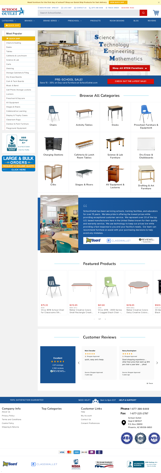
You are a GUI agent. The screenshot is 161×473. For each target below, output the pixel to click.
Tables (9, 51)
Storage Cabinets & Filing (17, 73)
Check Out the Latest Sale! (130, 81)
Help (83, 412)
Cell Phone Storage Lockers (18, 90)
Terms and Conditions (11, 419)
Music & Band (12, 85)
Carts (8, 64)
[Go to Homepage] (13, 11)
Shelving (10, 68)
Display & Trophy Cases (16, 115)
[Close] (158, 2)
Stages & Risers (13, 107)
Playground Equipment (16, 128)
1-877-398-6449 (139, 408)
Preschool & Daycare (15, 98)
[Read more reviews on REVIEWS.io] (57, 371)
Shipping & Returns (10, 427)
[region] (117, 363)
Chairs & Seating (13, 43)
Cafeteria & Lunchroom (16, 56)
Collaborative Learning (16, 111)
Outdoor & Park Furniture (17, 124)
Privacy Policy (8, 416)
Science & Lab (12, 60)
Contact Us (86, 419)
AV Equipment (12, 102)
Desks (9, 47)
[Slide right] (105, 319)
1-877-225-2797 (139, 413)
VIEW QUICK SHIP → (118, 2)
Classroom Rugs (13, 120)
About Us (6, 412)
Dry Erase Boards (14, 77)
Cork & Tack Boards (15, 81)
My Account (86, 416)
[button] (156, 13)
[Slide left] (94, 319)
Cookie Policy (8, 423)
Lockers (9, 94)
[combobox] (92, 13)
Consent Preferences (90, 423)
